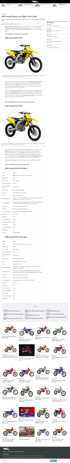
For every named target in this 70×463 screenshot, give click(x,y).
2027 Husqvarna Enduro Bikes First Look (53, 25)
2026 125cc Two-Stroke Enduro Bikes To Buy (34, 318)
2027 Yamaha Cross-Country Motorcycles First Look (13, 319)
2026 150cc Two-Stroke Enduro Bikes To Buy (55, 314)
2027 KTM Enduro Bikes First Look (53, 47)
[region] (35, 461)
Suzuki (6, 26)
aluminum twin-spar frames (28, 95)
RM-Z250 (11, 26)
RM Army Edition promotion (36, 81)
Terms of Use (21, 451)
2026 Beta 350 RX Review (24, 439)
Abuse (16, 451)
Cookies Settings (5, 454)
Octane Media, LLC (15, 457)
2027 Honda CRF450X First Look (52, 36)
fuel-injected (15, 92)
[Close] (68, 461)
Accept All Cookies (53, 460)
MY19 (37, 90)
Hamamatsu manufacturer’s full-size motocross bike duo (18, 28)
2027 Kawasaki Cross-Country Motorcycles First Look (56, 318)
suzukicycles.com (16, 232)
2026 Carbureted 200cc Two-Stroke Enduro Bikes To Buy (54, 42)
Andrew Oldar (6, 23)
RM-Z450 (17, 26)
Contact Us (5, 451)
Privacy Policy (11, 451)
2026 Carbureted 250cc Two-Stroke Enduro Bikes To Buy (54, 31)
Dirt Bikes (3, 14)
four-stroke (29, 92)
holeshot (17, 84)
